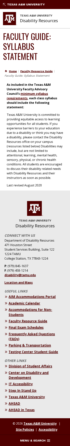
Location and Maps (18, 282)
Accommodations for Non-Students (30, 312)
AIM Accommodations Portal (32, 296)
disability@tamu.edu (20, 275)
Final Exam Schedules (26, 327)
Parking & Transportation (30, 345)
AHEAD (14, 403)
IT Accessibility (21, 384)
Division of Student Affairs (30, 366)
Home (13, 71)
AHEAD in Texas (22, 410)
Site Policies (25, 429)
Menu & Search (33, 440)
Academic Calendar (24, 303)
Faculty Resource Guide (36, 71)
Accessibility (48, 429)
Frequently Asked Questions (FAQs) (32, 336)
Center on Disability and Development (29, 375)
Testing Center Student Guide (33, 352)
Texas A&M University (26, 4)
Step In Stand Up (22, 390)
